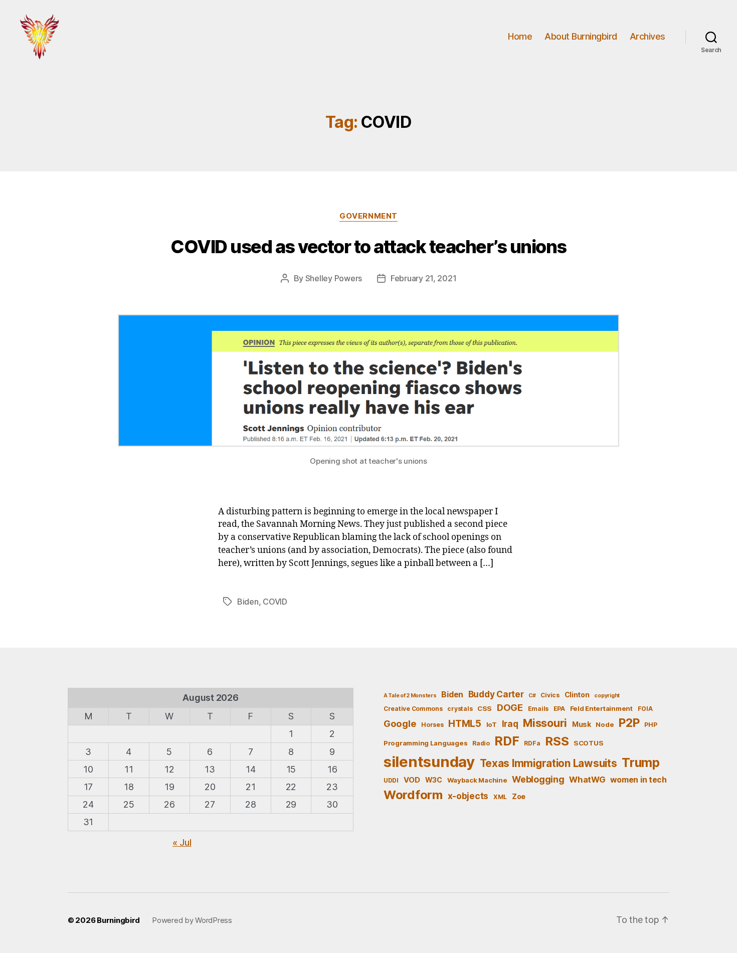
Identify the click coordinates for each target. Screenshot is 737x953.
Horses (432, 724)
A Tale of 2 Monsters (410, 695)
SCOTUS (588, 743)
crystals (459, 708)
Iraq (510, 723)
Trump (641, 762)
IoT (491, 724)
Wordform (413, 795)
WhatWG (587, 780)
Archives (647, 36)
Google (400, 723)
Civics (549, 695)
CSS (484, 708)
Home (520, 36)
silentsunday (429, 762)
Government (368, 216)
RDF (506, 740)
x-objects (468, 796)
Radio (481, 743)
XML (500, 797)
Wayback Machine (477, 780)
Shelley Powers (333, 278)
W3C (433, 780)
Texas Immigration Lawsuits (548, 763)
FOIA (645, 708)
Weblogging (538, 779)
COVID (275, 602)
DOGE (510, 707)
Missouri (545, 722)
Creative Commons (413, 708)
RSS (557, 741)
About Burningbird (580, 36)
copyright (607, 695)
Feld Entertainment (601, 708)
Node (605, 724)
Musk (581, 724)
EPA (559, 708)
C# (531, 695)
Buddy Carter (496, 694)
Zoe (518, 796)
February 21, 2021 (423, 278)
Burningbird (118, 920)
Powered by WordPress (192, 920)
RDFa (532, 743)
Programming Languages (425, 743)
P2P (629, 723)
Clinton (577, 694)
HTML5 (464, 723)
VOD (412, 780)
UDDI (391, 780)
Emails (538, 708)
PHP (650, 724)
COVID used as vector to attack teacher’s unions (368, 247)
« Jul (182, 842)
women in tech (638, 780)
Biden (248, 602)
